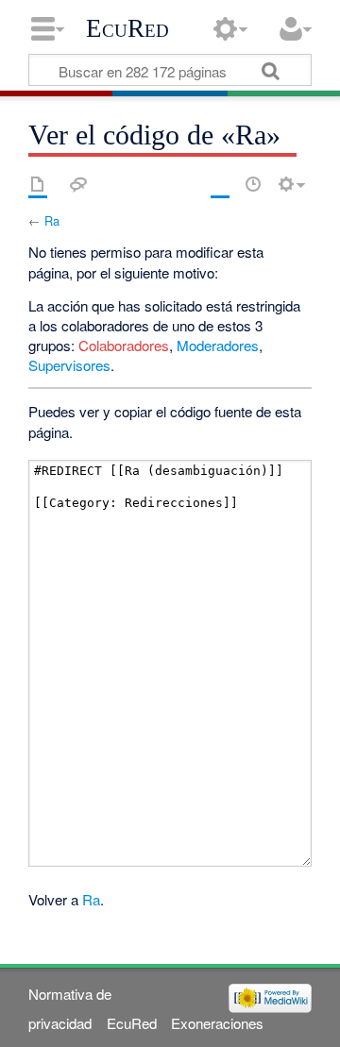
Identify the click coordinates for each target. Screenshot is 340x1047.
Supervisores (69, 365)
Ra (52, 220)
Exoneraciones (217, 1023)
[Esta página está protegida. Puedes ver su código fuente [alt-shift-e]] (220, 184)
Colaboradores (123, 345)
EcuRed (127, 28)
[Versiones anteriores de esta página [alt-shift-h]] (253, 184)
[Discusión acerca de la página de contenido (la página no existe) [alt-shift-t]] (78, 184)
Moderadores (218, 345)
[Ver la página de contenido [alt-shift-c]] (37, 184)
